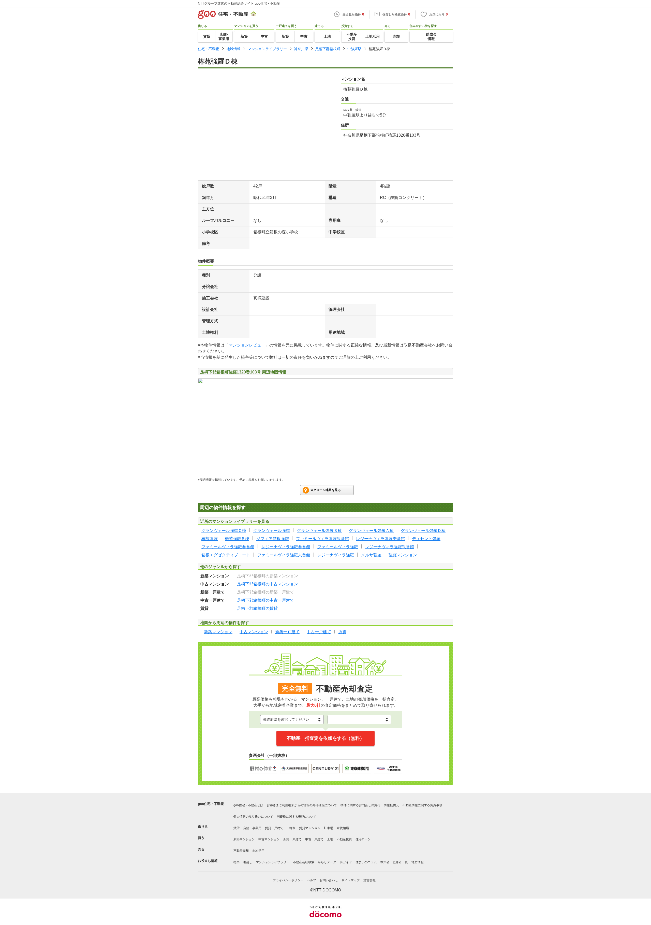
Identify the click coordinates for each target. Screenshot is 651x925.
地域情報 (233, 49)
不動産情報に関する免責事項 (422, 805)
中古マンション (269, 839)
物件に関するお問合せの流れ (360, 805)
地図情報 (417, 862)
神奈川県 (301, 49)
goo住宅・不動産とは (248, 805)
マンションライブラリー (267, 49)
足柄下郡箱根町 (327, 49)
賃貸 (236, 828)
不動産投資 (344, 839)
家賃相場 (343, 828)
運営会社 (369, 880)
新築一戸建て (292, 839)
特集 (236, 862)
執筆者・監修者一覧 (394, 862)
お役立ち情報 (208, 861)
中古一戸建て (314, 839)
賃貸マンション (309, 828)
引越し (247, 862)
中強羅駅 (354, 49)
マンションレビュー (247, 345)
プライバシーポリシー (288, 880)
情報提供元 (391, 805)
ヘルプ (311, 880)
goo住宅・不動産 (211, 804)
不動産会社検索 (303, 862)
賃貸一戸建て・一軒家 (280, 828)
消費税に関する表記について (296, 816)
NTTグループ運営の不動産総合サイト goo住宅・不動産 (239, 3)
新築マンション (244, 839)
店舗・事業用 (252, 828)
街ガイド (346, 862)
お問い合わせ (329, 880)
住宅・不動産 (208, 49)
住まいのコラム (366, 862)
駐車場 (328, 828)
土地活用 (258, 850)
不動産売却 (241, 850)
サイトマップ (351, 880)
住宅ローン (363, 839)
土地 (330, 839)
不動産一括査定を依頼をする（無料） (325, 738)
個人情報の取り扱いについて (253, 816)
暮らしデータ (327, 862)
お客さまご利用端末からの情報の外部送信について (302, 805)
